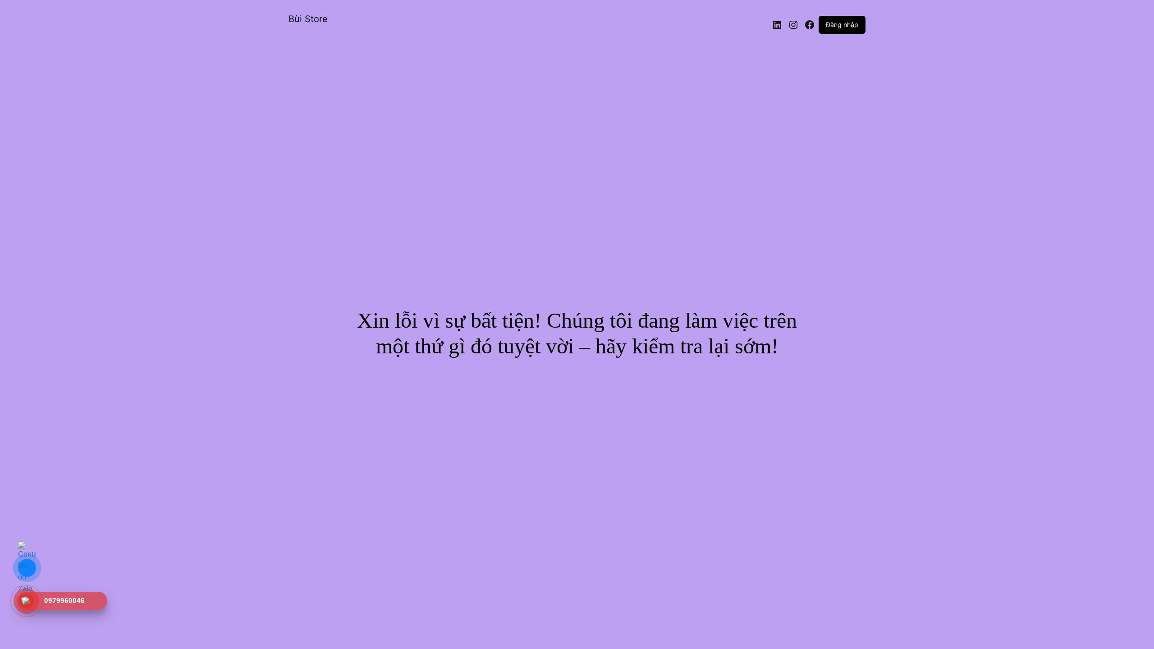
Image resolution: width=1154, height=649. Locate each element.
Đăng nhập (842, 24)
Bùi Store (308, 19)
